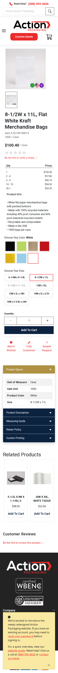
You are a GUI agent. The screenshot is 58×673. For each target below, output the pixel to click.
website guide (16, 650)
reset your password (20, 636)
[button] (4, 31)
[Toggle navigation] (4, 31)
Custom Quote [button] (24, 36)
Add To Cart (29, 330)
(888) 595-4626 (26, 654)
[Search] (49, 11)
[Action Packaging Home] (29, 569)
